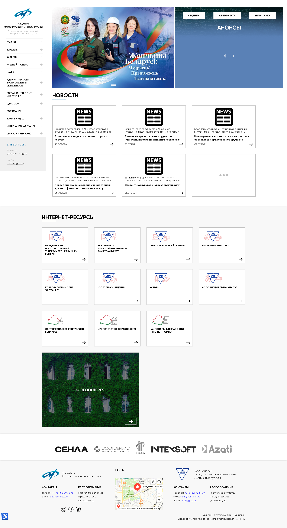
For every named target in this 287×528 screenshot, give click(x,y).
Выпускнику (262, 15)
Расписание (14, 110)
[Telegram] (71, 511)
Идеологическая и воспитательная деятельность (18, 82)
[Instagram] (63, 511)
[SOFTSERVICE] (112, 447)
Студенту (193, 15)
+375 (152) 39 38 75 (17, 154)
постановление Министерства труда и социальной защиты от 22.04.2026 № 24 (82, 130)
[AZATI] (217, 447)
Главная (11, 42)
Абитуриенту (227, 15)
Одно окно (13, 103)
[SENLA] (71, 447)
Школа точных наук (19, 133)
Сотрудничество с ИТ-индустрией (19, 95)
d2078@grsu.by (15, 163)
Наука (10, 72)
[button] (225, 55)
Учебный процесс (17, 64)
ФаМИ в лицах (15, 118)
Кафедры (12, 57)
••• (224, 175)
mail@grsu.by (189, 500)
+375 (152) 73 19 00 (195, 492)
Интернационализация (21, 125)
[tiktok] (78, 511)
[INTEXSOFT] (173, 447)
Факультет (13, 49)
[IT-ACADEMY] (140, 447)
